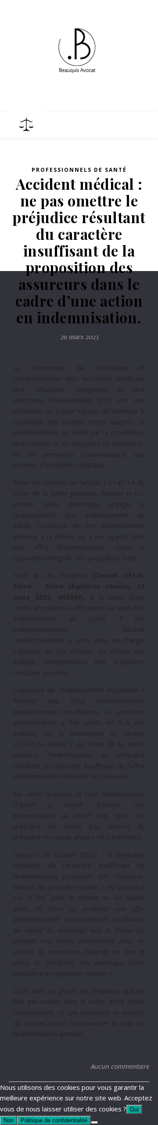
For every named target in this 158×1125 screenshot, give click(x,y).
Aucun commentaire (120, 1066)
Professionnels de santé (79, 170)
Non (9, 1120)
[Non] (94, 1122)
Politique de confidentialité (54, 1120)
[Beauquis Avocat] (79, 50)
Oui (134, 1109)
